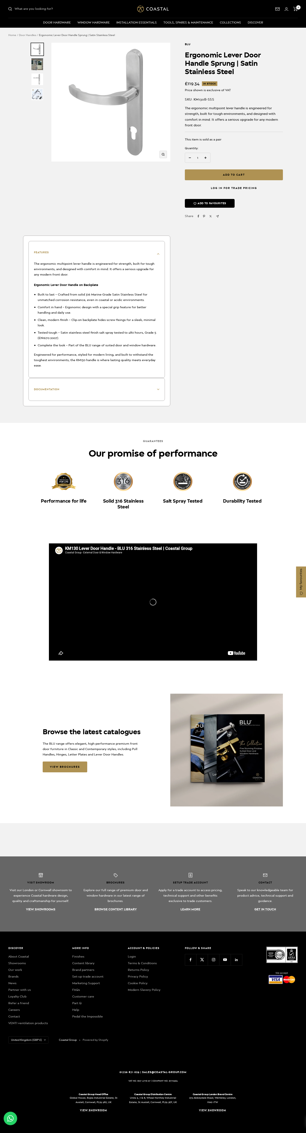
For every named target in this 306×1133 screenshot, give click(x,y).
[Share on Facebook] (198, 216)
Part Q (77, 1003)
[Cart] (295, 9)
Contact (14, 1016)
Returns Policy (138, 970)
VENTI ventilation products (28, 1023)
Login (132, 956)
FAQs (76, 990)
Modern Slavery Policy (144, 990)
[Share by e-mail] (217, 216)
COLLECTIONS (230, 22)
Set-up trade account (87, 976)
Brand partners (83, 970)
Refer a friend (18, 1003)
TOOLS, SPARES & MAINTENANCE (188, 22)
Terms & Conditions (142, 963)
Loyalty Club (17, 996)
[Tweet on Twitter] (210, 216)
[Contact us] (277, 9)
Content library (83, 963)
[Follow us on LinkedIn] (236, 959)
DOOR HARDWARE (57, 22)
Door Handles (27, 35)
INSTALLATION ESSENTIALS (136, 22)
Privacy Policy (138, 976)
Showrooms (17, 963)
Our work (15, 970)
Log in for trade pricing (234, 188)
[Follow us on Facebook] (190, 959)
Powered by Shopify (95, 1039)
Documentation (47, 389)
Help (75, 1010)
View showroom (93, 1110)
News (12, 983)
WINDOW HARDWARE (93, 22)
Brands (13, 976)
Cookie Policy (138, 983)
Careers (14, 1010)
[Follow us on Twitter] (202, 959)
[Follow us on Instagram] (213, 959)
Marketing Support (86, 983)
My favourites (301, 580)
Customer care (83, 996)
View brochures (65, 766)
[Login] (286, 9)
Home (12, 35)
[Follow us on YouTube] (225, 959)
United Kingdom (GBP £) (26, 1039)
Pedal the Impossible (87, 1016)
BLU (187, 44)
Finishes (78, 956)
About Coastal (18, 956)
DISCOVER (255, 22)
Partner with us (19, 990)
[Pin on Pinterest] (204, 216)
